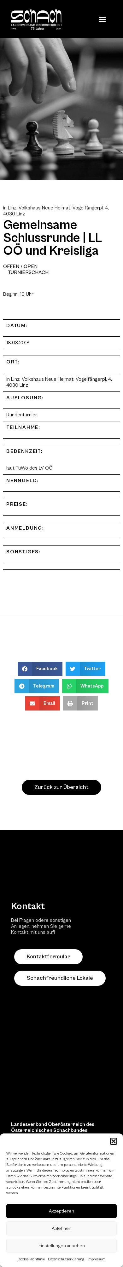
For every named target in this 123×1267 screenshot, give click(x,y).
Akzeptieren (61, 1211)
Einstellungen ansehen (61, 1245)
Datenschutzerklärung (66, 1259)
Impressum (96, 1259)
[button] (113, 1141)
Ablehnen (61, 1228)
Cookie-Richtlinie (31, 1259)
